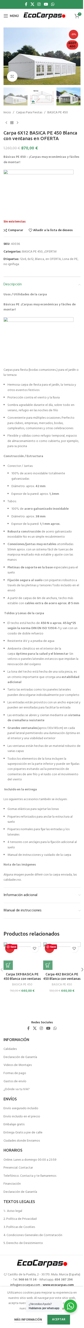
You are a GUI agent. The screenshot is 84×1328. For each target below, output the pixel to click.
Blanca (39, 259)
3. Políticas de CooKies (19, 1227)
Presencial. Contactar (18, 1168)
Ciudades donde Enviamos (22, 1141)
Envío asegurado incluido (21, 1108)
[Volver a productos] (12, 122)
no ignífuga (11, 264)
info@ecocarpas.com (25, 1285)
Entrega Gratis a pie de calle (23, 1132)
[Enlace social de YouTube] (45, 4)
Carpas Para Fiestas (29, 112)
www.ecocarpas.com (58, 1285)
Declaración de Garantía (20, 1057)
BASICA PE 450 (57, 112)
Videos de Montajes (18, 1065)
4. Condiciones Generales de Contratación (33, 1235)
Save (13, 946)
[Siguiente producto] (17, 122)
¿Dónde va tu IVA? (17, 1089)
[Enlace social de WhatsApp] (52, 4)
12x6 (23, 259)
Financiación (12, 1184)
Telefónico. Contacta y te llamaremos (30, 1176)
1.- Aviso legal (13, 1211)
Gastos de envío (15, 1081)
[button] (8, 56)
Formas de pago (15, 1073)
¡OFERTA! (50, 251)
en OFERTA (53, 259)
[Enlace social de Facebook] (26, 4)
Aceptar (58, 1319)
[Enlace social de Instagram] (39, 4)
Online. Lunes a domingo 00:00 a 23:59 (30, 1160)
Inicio (7, 112)
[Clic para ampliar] (12, 76)
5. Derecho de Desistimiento (23, 1243)
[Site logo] (44, 16)
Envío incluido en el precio (22, 1116)
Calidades (10, 1049)
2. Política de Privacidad (20, 1219)
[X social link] (32, 4)
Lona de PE (70, 259)
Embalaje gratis (14, 1124)
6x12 (31, 259)
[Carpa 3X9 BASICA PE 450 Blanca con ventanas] (22, 956)
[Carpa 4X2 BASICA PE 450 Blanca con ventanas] (61, 956)
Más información (28, 1319)
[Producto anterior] (6, 122)
